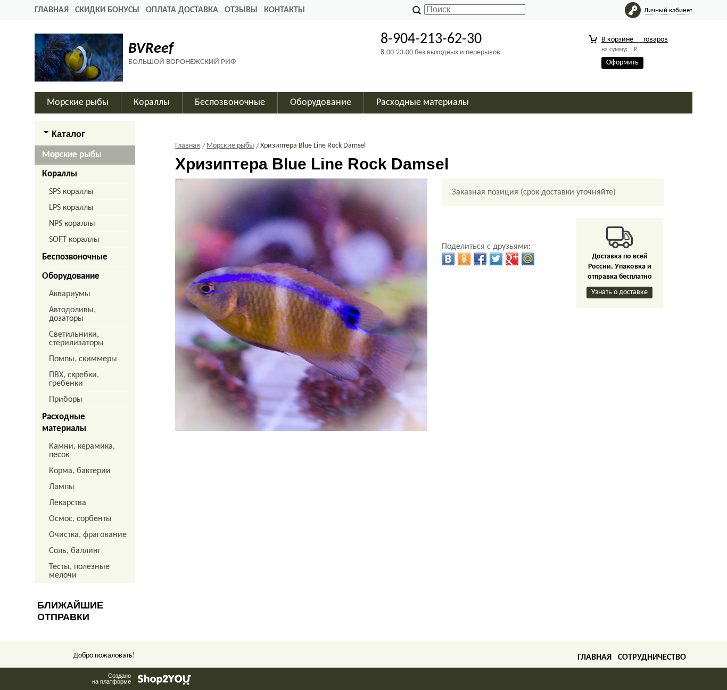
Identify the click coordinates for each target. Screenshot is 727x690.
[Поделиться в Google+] (512, 259)
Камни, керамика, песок (82, 450)
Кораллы (59, 173)
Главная (52, 10)
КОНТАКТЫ (284, 10)
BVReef (151, 49)
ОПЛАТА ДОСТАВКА (182, 10)
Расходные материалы (64, 422)
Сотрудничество (652, 657)
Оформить (622, 63)
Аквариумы (69, 294)
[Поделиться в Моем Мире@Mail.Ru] (528, 259)
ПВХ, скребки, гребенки (74, 379)
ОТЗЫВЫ (241, 10)
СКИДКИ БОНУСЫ (107, 10)
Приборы (65, 399)
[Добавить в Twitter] (496, 259)
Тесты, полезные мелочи (79, 571)
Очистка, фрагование (88, 535)
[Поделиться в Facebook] (480, 259)
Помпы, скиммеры (83, 359)
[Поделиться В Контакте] (448, 259)
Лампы (62, 487)
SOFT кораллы (74, 240)
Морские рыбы (72, 154)
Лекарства (67, 503)
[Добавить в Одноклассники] (464, 259)
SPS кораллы (71, 192)
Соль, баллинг (75, 551)
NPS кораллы (72, 224)
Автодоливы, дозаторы (72, 314)
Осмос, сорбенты (80, 519)
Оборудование (71, 276)
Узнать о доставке (619, 292)
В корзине (634, 40)
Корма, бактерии (80, 471)
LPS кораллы (71, 208)
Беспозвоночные (75, 257)
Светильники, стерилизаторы (76, 338)
